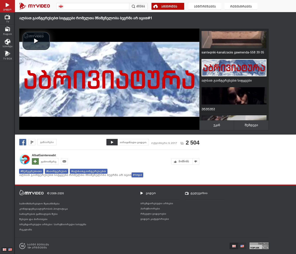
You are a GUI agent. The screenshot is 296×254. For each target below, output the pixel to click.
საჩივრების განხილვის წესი (38, 213)
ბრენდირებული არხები (36, 224)
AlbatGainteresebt (44, 155)
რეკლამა (25, 229)
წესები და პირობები (33, 219)
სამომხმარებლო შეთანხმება (39, 203)
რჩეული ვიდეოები (153, 213)
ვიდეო (151, 193)
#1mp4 (137, 175)
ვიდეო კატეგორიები (154, 219)
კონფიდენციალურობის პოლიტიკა (43, 208)
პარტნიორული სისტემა (70, 224)
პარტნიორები (150, 208)
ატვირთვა (169, 7)
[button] (36, 41)
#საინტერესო (56, 171)
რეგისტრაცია (241, 7)
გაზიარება (47, 142)
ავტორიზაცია (205, 7)
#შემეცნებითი (31, 171)
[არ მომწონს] (196, 161)
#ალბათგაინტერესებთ (88, 171)
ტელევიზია (199, 193)
